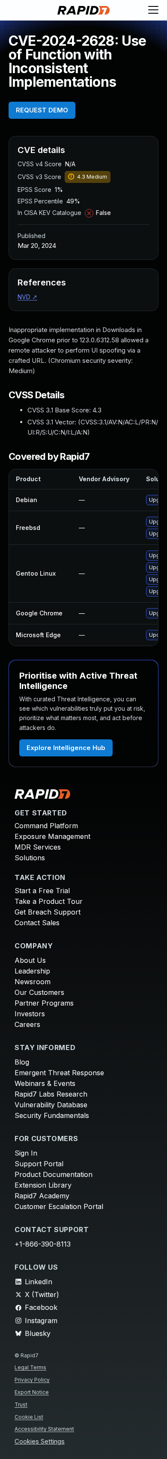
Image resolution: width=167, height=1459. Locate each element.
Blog (22, 1062)
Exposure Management (52, 836)
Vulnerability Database (51, 1104)
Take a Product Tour (49, 901)
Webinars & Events (45, 1083)
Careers (27, 1024)
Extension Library (43, 1185)
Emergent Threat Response (59, 1072)
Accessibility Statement (44, 1429)
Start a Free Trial (42, 890)
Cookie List (29, 1417)
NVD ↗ (27, 296)
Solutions (30, 857)
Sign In (26, 1153)
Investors (30, 1013)
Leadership (32, 971)
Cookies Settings (40, 1441)
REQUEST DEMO (42, 110)
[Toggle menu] (153, 10)
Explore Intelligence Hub (66, 748)
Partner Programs (44, 1003)
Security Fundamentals (52, 1115)
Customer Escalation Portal (59, 1206)
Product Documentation (53, 1174)
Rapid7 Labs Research (51, 1094)
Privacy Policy (32, 1380)
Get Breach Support (48, 912)
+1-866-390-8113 (43, 1244)
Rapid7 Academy (42, 1195)
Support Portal (39, 1163)
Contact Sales (37, 922)
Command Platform (46, 825)
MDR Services (38, 847)
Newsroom (33, 981)
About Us (30, 960)
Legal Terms (30, 1367)
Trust (21, 1404)
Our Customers (39, 992)
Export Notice (32, 1392)
